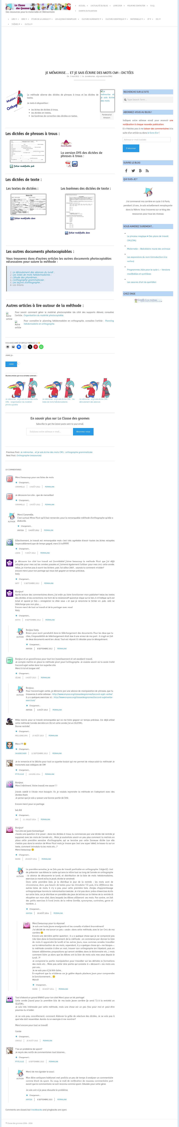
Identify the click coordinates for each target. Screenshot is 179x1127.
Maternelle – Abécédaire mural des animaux (148, 248)
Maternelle (135, 19)
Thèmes (15, 24)
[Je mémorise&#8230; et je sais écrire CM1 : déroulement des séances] (96, 388)
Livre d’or (117, 5)
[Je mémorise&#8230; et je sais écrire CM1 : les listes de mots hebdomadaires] (59, 388)
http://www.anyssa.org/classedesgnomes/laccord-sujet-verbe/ (82, 694)
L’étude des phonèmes (24, 277)
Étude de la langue (40, 19)
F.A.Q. (152, 5)
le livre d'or (153, 132)
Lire (13, 19)
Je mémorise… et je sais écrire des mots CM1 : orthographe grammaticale (56, 452)
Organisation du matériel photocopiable (43, 315)
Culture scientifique (115, 19)
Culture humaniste (90, 19)
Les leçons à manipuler (65, 19)
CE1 (157, 19)
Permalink (49, 487)
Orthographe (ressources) (29, 455)
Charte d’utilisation (88, 11)
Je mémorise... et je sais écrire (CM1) (98, 76)
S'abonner (131, 148)
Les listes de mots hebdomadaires (31, 274)
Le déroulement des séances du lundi (32, 272)
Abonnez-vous (83, 431)
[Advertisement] (89, 47)
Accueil (82, 5)
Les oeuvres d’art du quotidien (141, 282)
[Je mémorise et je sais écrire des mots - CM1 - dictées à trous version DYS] (68, 163)
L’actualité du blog (99, 5)
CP (148, 19)
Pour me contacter (136, 5)
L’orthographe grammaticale (28, 279)
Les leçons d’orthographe (26, 282)
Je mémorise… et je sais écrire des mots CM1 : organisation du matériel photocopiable (21, 402)
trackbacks (36, 1109)
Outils (28, 24)
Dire (23, 19)
